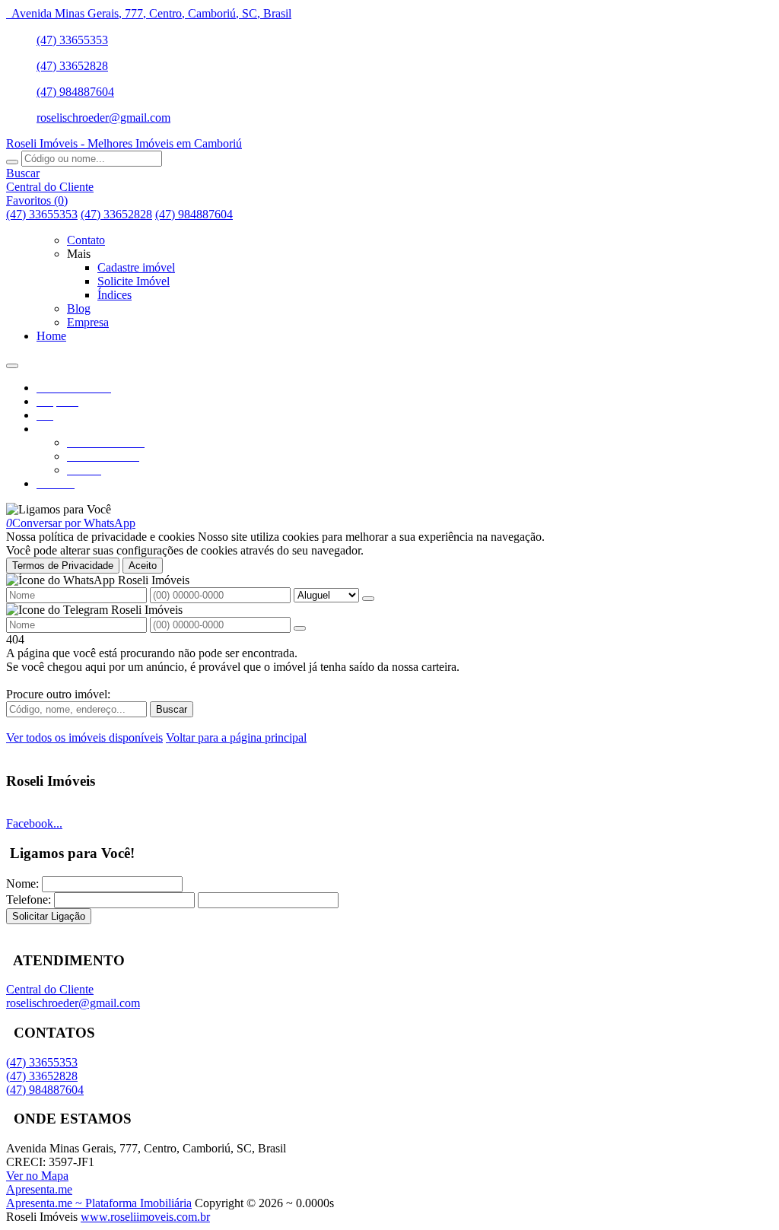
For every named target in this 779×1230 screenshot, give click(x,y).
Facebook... (34, 823)
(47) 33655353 (72, 39)
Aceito (143, 565)
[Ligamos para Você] (58, 509)
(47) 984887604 (75, 91)
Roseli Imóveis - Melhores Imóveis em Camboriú (124, 143)
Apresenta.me (39, 1189)
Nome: (22, 883)
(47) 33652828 (72, 65)
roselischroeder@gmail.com (103, 117)
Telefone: (28, 899)
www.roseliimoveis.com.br (145, 1216)
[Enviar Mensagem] (300, 628)
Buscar (171, 709)
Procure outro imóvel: (58, 694)
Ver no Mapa (37, 1175)
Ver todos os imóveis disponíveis (84, 737)
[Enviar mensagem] (368, 598)
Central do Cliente (50, 989)
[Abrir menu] (12, 361)
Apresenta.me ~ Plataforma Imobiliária (99, 1203)
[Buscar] (12, 162)
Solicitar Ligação (48, 916)
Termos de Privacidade (62, 565)
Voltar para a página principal (236, 737)
